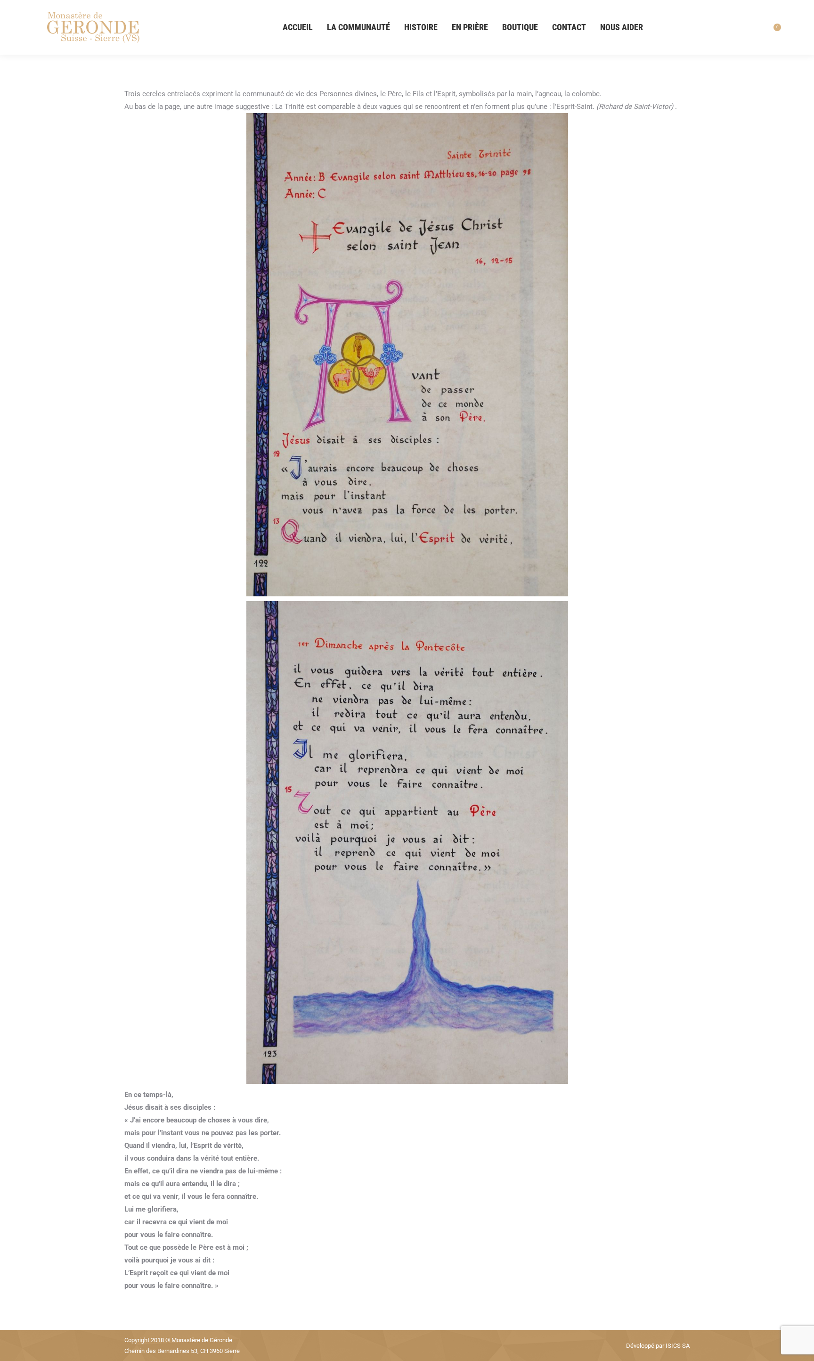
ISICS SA (678, 1345)
